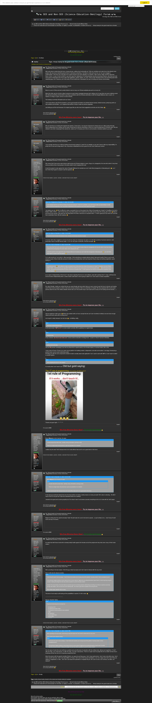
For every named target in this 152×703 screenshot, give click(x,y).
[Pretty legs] (35, 103)
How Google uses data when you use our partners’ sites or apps (47, 697)
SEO (35, 310)
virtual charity (41, 679)
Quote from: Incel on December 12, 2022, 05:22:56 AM (58, 244)
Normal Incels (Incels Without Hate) (78, 24)
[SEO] (35, 325)
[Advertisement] (76, 38)
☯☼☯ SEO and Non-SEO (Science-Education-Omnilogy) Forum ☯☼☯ (50, 24)
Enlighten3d (37, 68)
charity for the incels (50, 679)
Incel (35, 160)
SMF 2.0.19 (33, 700)
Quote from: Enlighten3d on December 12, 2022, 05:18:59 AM (59, 202)
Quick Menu (116, 701)
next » (119, 56)
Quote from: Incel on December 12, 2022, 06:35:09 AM (58, 477)
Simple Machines (43, 700)
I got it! (145, 3)
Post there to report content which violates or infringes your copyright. (48, 698)
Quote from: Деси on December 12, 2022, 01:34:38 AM (58, 233)
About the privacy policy (37, 696)
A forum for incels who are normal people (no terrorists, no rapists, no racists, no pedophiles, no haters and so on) (62, 25)
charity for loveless (66, 679)
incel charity (58, 679)
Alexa (35, 87)
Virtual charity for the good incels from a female (105, 25)
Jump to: (62, 686)
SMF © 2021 (38, 700)
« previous (115, 56)
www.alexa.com (52, 112)
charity (36, 679)
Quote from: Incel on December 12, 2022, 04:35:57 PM (58, 631)
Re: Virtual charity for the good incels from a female (58, 67)
